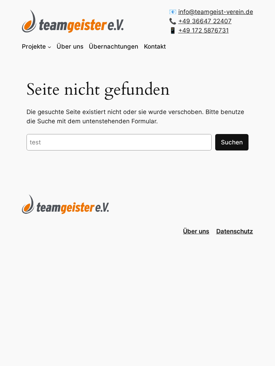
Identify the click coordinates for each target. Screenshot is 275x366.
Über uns (196, 231)
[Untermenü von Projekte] (49, 46)
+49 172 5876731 (203, 30)
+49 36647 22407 (205, 21)
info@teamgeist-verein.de (215, 11)
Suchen (232, 142)
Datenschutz (234, 231)
